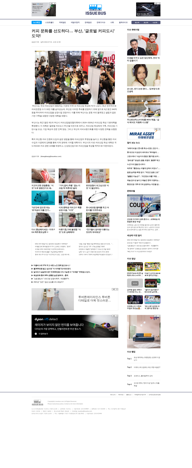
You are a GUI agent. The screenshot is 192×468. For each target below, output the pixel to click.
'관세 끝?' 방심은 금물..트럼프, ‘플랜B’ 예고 (143, 160)
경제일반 (88, 22)
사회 (112, 22)
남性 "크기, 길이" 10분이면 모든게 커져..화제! (94, 252)
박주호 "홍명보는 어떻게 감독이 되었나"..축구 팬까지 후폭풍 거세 (143, 168)
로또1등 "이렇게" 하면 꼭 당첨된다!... (139, 243)
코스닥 (146, 22)
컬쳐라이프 (123, 22)
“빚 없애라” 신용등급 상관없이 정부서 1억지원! (142, 249)
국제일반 (62, 22)
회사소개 (112, 394)
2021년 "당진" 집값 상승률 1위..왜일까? (48, 282)
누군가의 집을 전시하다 (136, 164)
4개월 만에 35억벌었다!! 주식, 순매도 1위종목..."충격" (53, 246)
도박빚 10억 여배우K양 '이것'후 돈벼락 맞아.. (50, 249)
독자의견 (120, 394)
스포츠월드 (49, 22)
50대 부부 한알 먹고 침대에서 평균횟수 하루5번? (51, 244)
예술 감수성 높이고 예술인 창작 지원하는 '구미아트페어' (142, 180)
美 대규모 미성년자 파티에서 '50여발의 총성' (143, 152)
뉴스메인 (36, 22)
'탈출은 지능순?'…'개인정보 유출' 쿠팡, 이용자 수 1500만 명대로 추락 (143, 176)
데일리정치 (75, 22)
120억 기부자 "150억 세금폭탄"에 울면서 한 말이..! (95, 254)
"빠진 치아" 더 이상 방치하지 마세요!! (139, 251)
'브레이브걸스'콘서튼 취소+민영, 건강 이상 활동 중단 (143, 148)
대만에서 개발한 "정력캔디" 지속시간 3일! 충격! (94, 249)
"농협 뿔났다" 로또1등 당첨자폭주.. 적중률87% (51, 279)
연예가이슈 (101, 22)
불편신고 (128, 394)
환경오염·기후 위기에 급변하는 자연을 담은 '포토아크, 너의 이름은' (143, 184)
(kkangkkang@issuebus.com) (51, 156)
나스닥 (155, 22)
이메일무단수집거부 (140, 394)
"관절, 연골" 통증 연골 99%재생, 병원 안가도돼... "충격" (97, 244)
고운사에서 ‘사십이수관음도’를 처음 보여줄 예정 (143, 156)
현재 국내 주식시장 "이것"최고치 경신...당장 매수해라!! (53, 254)
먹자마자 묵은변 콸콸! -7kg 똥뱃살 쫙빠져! (49, 252)
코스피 (137, 22)
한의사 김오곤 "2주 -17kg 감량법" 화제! (92, 246)
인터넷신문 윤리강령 (154, 394)
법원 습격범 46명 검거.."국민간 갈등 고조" (143, 172)
